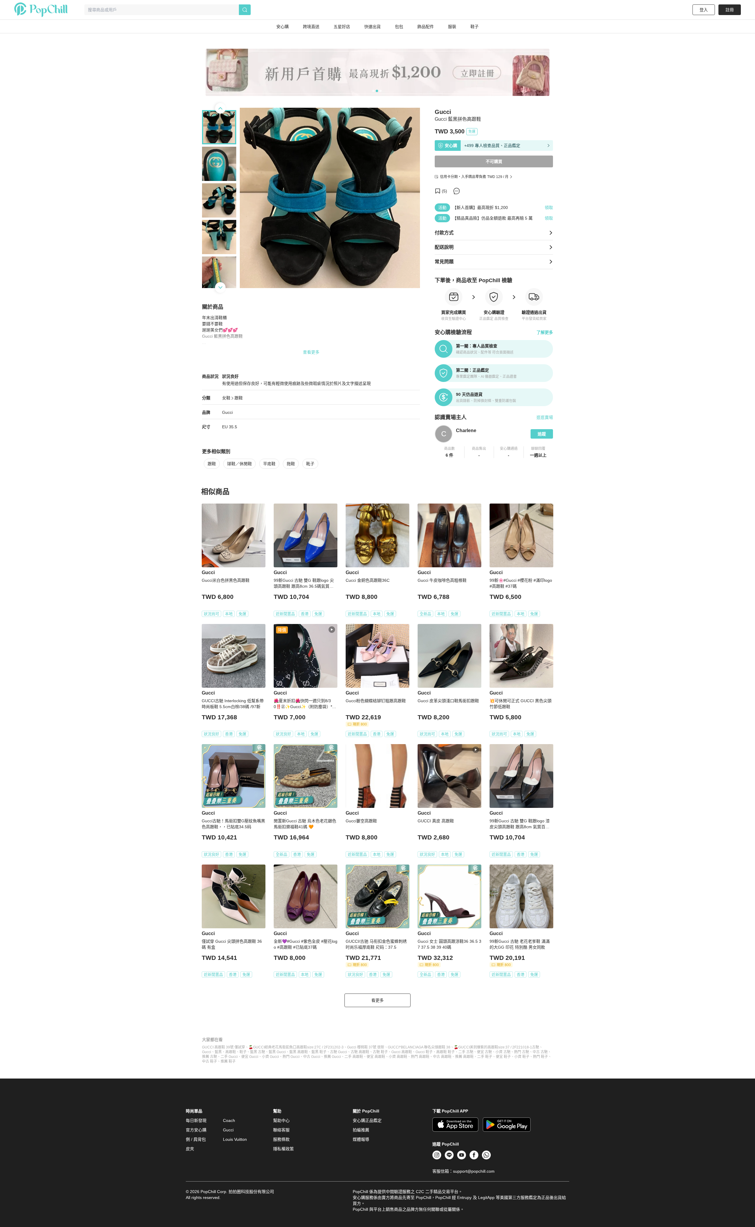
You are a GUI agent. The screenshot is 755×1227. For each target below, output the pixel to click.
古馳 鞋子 (380, 1052)
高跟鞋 (230, 1052)
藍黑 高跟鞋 (298, 1052)
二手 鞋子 (484, 1057)
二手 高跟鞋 (353, 1057)
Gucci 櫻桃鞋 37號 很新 (365, 1047)
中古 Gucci (311, 1057)
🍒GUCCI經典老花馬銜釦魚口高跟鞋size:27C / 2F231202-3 (296, 1047)
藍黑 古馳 (257, 1052)
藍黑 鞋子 (318, 1052)
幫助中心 (281, 1120)
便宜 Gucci (249, 1057)
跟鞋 (238, 398)
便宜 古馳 (484, 1052)
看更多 (377, 1000)
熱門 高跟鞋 (420, 1057)
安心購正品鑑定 (367, 1120)
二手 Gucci (229, 1057)
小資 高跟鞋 (398, 1057)
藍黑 (218, 1052)
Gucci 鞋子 (424, 1052)
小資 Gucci (270, 1057)
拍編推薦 (361, 1130)
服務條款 (281, 1139)
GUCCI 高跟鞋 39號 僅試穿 (223, 1047)
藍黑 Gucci (277, 1052)
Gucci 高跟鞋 (401, 1052)
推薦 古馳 (209, 1057)
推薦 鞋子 (228, 1061)
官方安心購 (196, 1130)
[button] (450, 452)
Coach (229, 1120)
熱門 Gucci (291, 1057)
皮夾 (190, 1148)
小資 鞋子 (521, 1057)
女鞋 (226, 398)
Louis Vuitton (235, 1139)
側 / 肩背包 (196, 1139)
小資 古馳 (503, 1052)
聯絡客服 (281, 1130)
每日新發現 (196, 1120)
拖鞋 (291, 463)
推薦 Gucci (332, 1057)
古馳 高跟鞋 (360, 1052)
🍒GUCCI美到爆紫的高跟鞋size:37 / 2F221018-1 (493, 1047)
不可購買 (494, 161)
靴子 (310, 463)
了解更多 (544, 332)
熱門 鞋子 (540, 1057)
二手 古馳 (465, 1052)
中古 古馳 (540, 1052)
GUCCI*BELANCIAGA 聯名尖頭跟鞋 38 (419, 1047)
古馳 (535, 1047)
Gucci (227, 412)
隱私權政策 (283, 1148)
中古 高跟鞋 (442, 1057)
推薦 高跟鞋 (464, 1057)
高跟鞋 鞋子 (445, 1052)
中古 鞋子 (209, 1061)
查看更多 (311, 352)
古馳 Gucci (338, 1052)
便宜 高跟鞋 (376, 1057)
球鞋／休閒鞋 (239, 463)
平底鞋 (269, 463)
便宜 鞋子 (503, 1057)
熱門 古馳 (521, 1052)
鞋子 (243, 1052)
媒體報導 (361, 1139)
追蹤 (542, 434)
